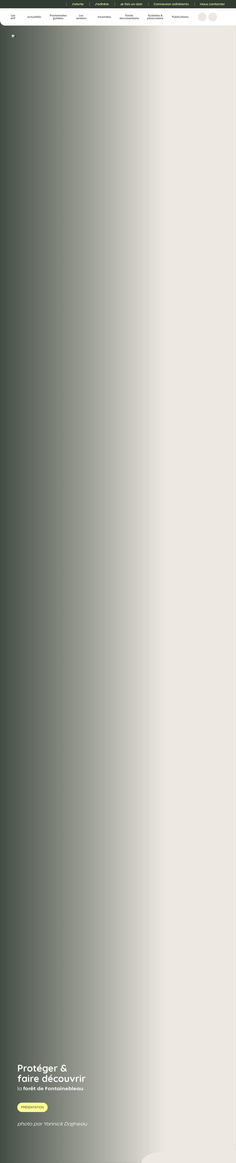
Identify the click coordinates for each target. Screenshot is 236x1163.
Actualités (34, 16)
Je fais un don (131, 4)
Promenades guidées (58, 17)
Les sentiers (81, 17)
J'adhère (102, 4)
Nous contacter (212, 4)
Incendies (104, 16)
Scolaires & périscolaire (155, 17)
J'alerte (78, 4)
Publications (180, 16)
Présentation (32, 1107)
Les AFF (13, 17)
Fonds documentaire (129, 17)
